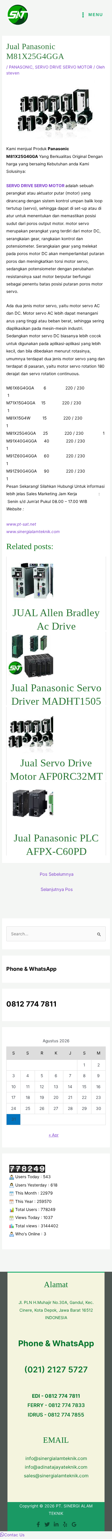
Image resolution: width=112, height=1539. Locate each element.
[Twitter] (47, 1524)
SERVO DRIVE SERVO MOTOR (63, 67)
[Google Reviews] (74, 1524)
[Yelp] (65, 1524)
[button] (12, 1534)
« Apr (54, 1135)
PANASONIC (21, 67)
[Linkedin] (56, 1524)
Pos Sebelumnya (56, 874)
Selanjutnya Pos (57, 889)
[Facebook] (38, 1524)
